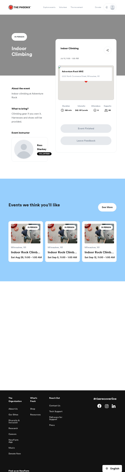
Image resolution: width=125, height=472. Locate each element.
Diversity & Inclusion (14, 421)
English (114, 468)
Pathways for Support (55, 418)
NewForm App (13, 441)
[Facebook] (99, 405)
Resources (35, 414)
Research (13, 428)
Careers (12, 434)
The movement (77, 7)
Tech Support (55, 411)
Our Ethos (13, 414)
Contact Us (54, 405)
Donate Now (15, 453)
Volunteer (63, 7)
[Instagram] (106, 405)
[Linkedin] (114, 405)
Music (12, 448)
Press (52, 425)
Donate (98, 7)
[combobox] (112, 468)
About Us (13, 409)
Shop (32, 409)
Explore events (49, 7)
